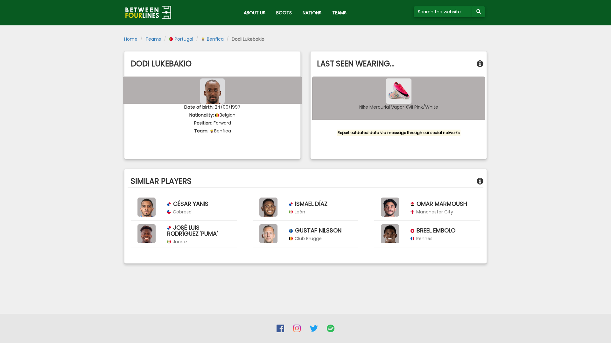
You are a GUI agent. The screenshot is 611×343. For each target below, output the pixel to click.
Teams (153, 39)
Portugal (183, 39)
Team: (201, 131)
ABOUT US (254, 13)
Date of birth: (199, 107)
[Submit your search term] (478, 11)
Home (130, 39)
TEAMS (339, 13)
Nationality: (201, 115)
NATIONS (312, 13)
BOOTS (284, 13)
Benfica (215, 39)
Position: (203, 123)
